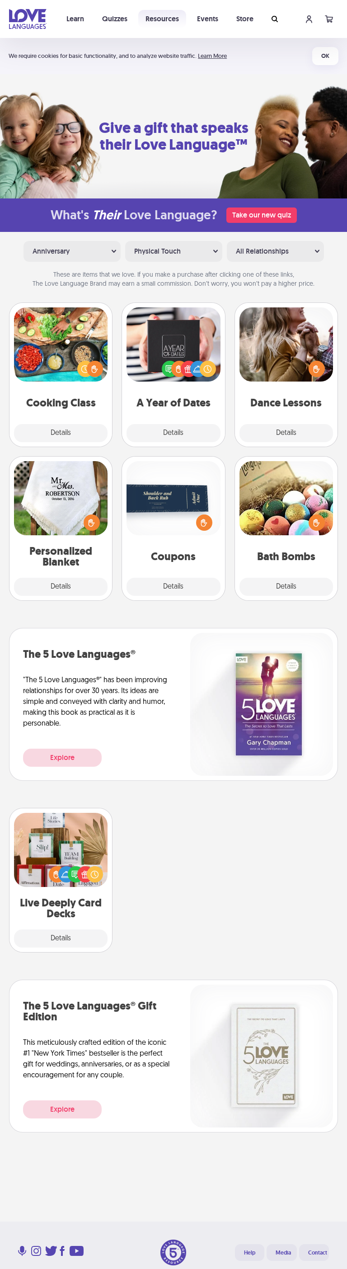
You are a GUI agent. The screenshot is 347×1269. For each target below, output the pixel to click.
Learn (75, 19)
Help (249, 1252)
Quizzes (114, 19)
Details (61, 433)
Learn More (212, 56)
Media (283, 1252)
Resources (162, 19)
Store (244, 19)
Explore (62, 757)
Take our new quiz (261, 215)
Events (207, 19)
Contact (317, 1252)
